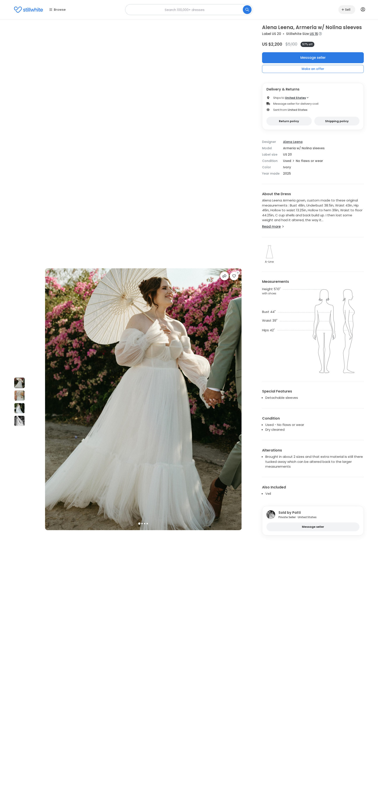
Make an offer (313, 69)
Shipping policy (337, 121)
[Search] (247, 9)
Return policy (289, 121)
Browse (60, 9)
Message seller (313, 57)
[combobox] (189, 9)
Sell (347, 9)
